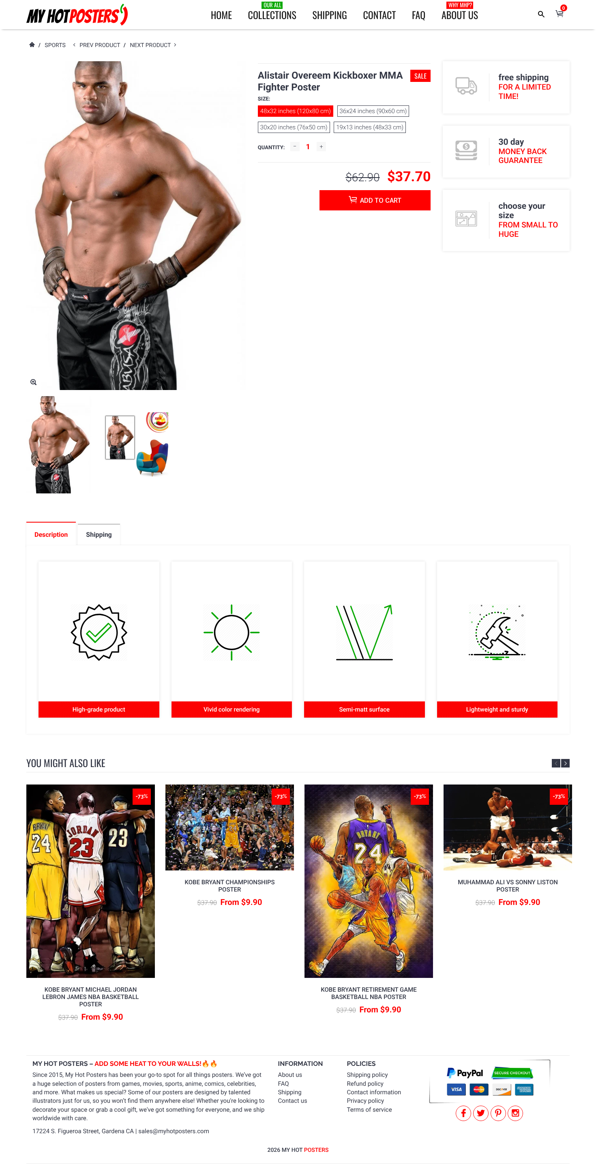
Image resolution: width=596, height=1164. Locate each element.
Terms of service (369, 1109)
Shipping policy (367, 1074)
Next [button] (565, 763)
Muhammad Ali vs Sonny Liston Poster (508, 886)
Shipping (330, 14)
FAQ (418, 14)
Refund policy (365, 1083)
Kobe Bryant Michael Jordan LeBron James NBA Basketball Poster (91, 997)
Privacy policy (365, 1100)
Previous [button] (556, 763)
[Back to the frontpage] (31, 45)
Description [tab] (51, 534)
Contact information (374, 1092)
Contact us (292, 1100)
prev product (101, 45)
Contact (379, 14)
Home (221, 14)
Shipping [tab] (98, 534)
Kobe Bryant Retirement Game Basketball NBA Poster (369, 993)
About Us (460, 11)
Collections (272, 11)
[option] (58, 444)
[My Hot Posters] (77, 14)
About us (290, 1074)
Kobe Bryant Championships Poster (229, 886)
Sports (55, 45)
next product (152, 45)
